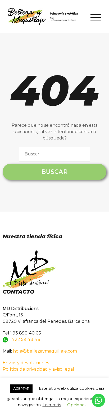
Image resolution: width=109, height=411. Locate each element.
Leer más (52, 404)
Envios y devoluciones (26, 362)
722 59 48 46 (26, 339)
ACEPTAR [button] (21, 388)
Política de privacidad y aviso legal (38, 369)
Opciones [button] (76, 404)
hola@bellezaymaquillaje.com (45, 351)
